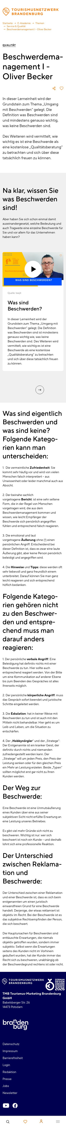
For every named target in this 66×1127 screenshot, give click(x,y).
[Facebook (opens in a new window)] (15, 1105)
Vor (40, 390)
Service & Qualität (16, 26)
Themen (39, 23)
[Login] (41, 1121)
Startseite (8, 23)
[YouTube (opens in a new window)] (6, 1105)
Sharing (54, 88)
